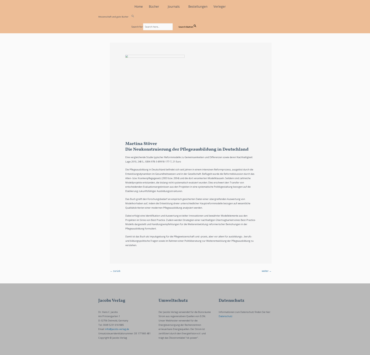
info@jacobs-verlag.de (117, 329)
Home (138, 6)
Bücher (154, 6)
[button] (166, 17)
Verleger (219, 6)
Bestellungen (197, 6)
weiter (266, 271)
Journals (174, 6)
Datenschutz (225, 316)
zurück (115, 271)
